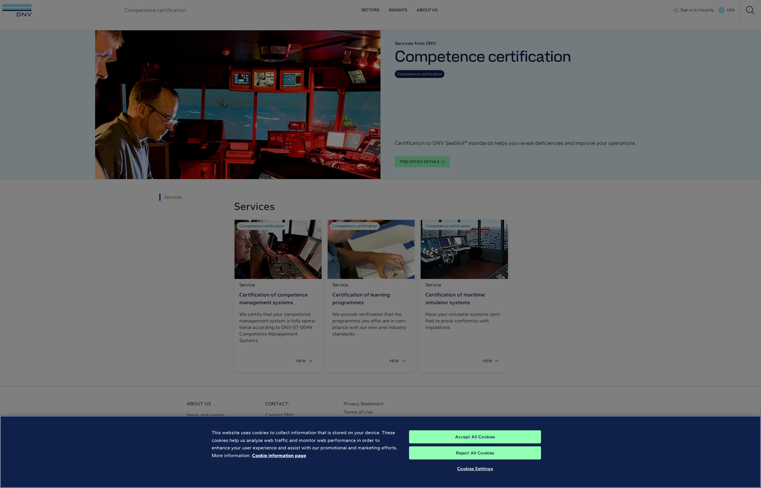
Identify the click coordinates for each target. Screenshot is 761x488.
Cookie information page (279, 455)
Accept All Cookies (475, 437)
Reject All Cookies (475, 453)
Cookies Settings (475, 468)
